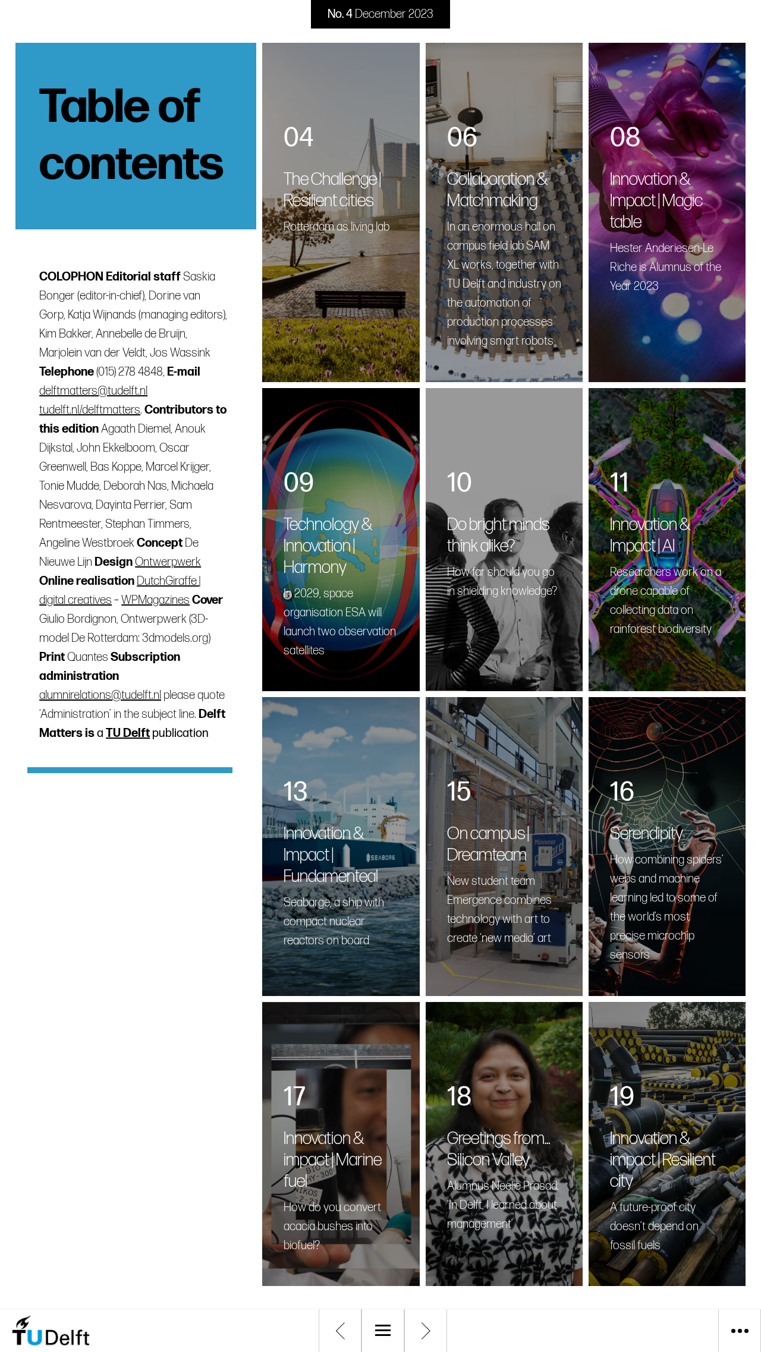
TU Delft (128, 733)
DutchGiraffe (167, 581)
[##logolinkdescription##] (101, 1330)
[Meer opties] (739, 1330)
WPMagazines (155, 600)
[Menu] (382, 1330)
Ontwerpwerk (168, 562)
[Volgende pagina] (425, 1330)
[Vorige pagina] (340, 1330)
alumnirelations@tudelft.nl (100, 695)
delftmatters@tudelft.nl (93, 391)
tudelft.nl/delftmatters (89, 410)
